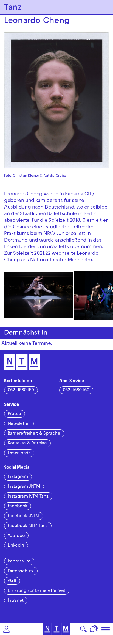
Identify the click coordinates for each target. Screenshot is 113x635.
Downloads (19, 453)
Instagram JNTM (24, 487)
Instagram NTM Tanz (28, 497)
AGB (12, 581)
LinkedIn (16, 546)
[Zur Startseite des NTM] (56, 629)
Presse (14, 414)
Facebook (17, 506)
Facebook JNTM (23, 516)
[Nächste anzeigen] (103, 295)
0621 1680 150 (21, 390)
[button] (6, 629)
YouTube (16, 536)
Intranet (16, 601)
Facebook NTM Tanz (28, 526)
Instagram (18, 477)
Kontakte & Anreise (27, 443)
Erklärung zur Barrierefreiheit (36, 591)
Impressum (19, 561)
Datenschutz (21, 571)
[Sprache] (94, 629)
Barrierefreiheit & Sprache (34, 434)
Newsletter (19, 424)
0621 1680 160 (76, 390)
